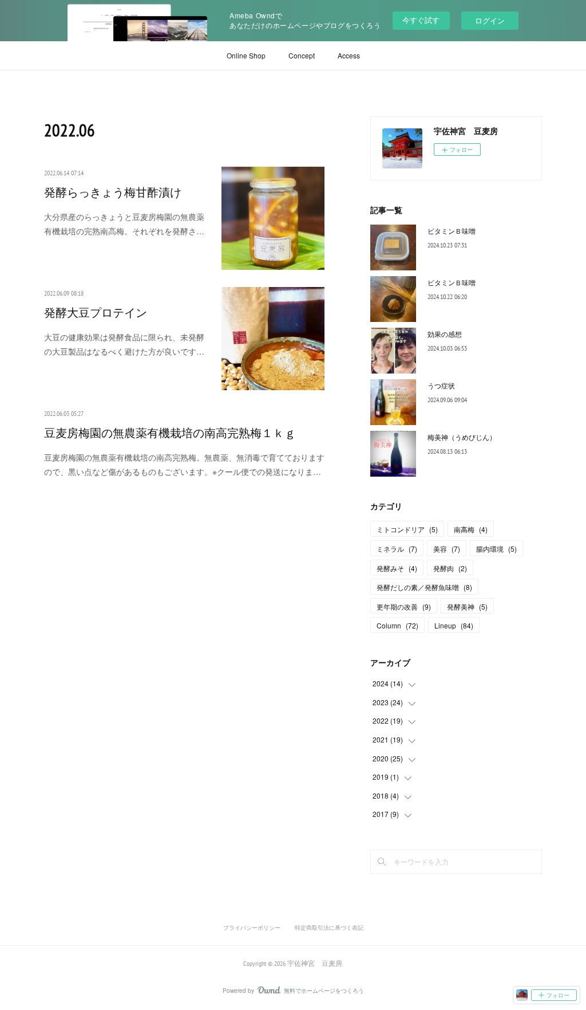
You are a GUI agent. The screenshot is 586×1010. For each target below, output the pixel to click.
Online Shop (246, 55)
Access (349, 55)
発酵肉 (450, 568)
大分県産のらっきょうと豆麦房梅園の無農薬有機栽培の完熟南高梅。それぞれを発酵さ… (124, 224)
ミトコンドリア (407, 529)
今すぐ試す (421, 19)
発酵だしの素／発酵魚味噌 (424, 587)
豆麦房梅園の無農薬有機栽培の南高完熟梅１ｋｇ (170, 433)
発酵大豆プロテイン (95, 312)
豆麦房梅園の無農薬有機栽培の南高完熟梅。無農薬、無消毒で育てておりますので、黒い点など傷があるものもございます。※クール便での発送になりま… (184, 464)
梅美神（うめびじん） (461, 437)
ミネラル (397, 548)
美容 (446, 548)
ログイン (490, 20)
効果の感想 (444, 334)
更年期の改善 (404, 606)
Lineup (453, 625)
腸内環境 (496, 548)
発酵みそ (397, 568)
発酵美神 (467, 606)
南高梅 (471, 529)
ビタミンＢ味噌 (451, 230)
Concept (301, 55)
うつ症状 (441, 385)
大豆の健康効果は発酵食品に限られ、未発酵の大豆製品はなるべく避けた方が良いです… (124, 344)
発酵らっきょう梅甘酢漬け (112, 192)
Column (397, 625)
